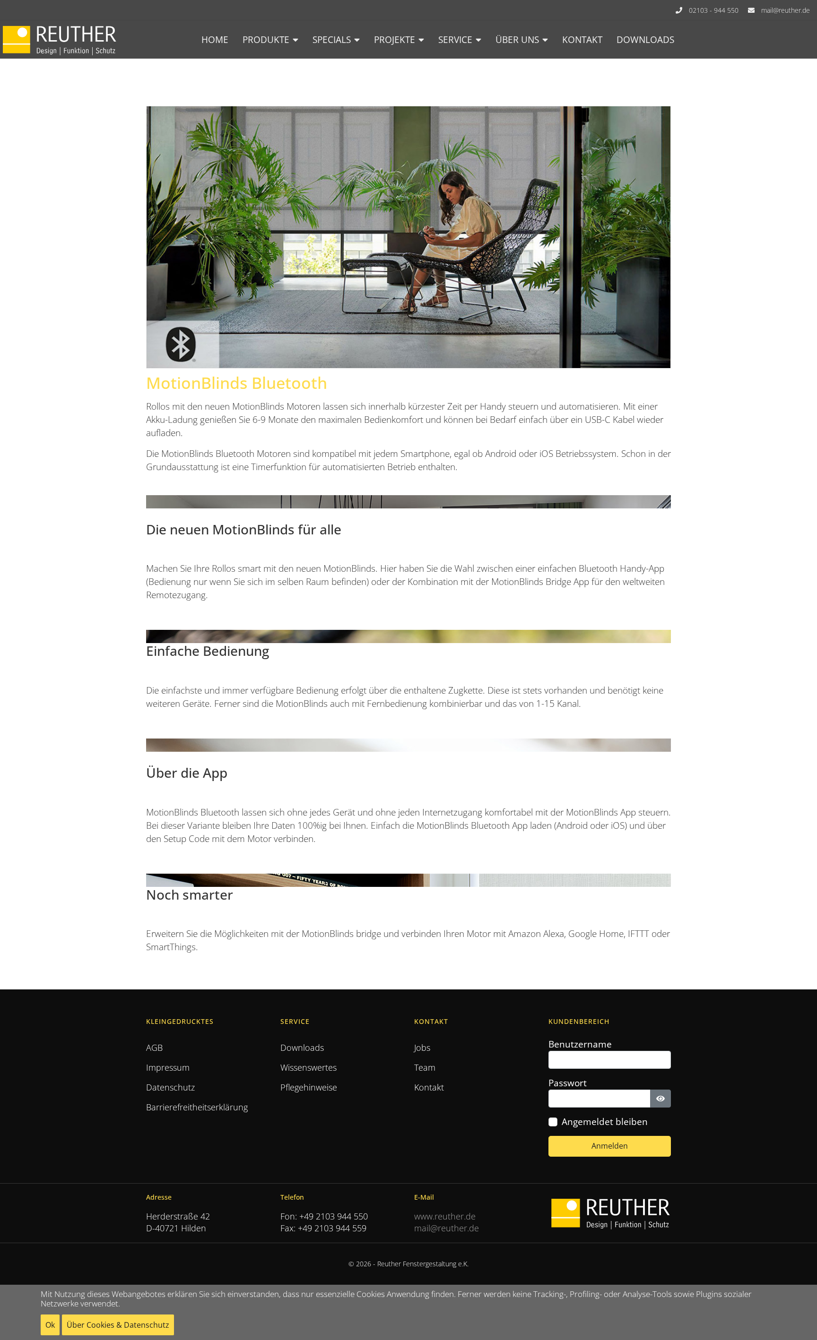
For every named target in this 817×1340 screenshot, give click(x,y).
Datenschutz (170, 1087)
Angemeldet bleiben (605, 1122)
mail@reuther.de (785, 10)
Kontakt (582, 40)
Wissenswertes (308, 1067)
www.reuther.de (445, 1216)
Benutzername (580, 1044)
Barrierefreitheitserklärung (197, 1107)
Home (214, 40)
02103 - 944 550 (714, 10)
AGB (154, 1047)
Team (424, 1067)
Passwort (567, 1083)
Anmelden (609, 1146)
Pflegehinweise (308, 1087)
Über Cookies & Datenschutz (118, 1325)
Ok (50, 1325)
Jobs (422, 1047)
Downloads (645, 40)
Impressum (168, 1067)
